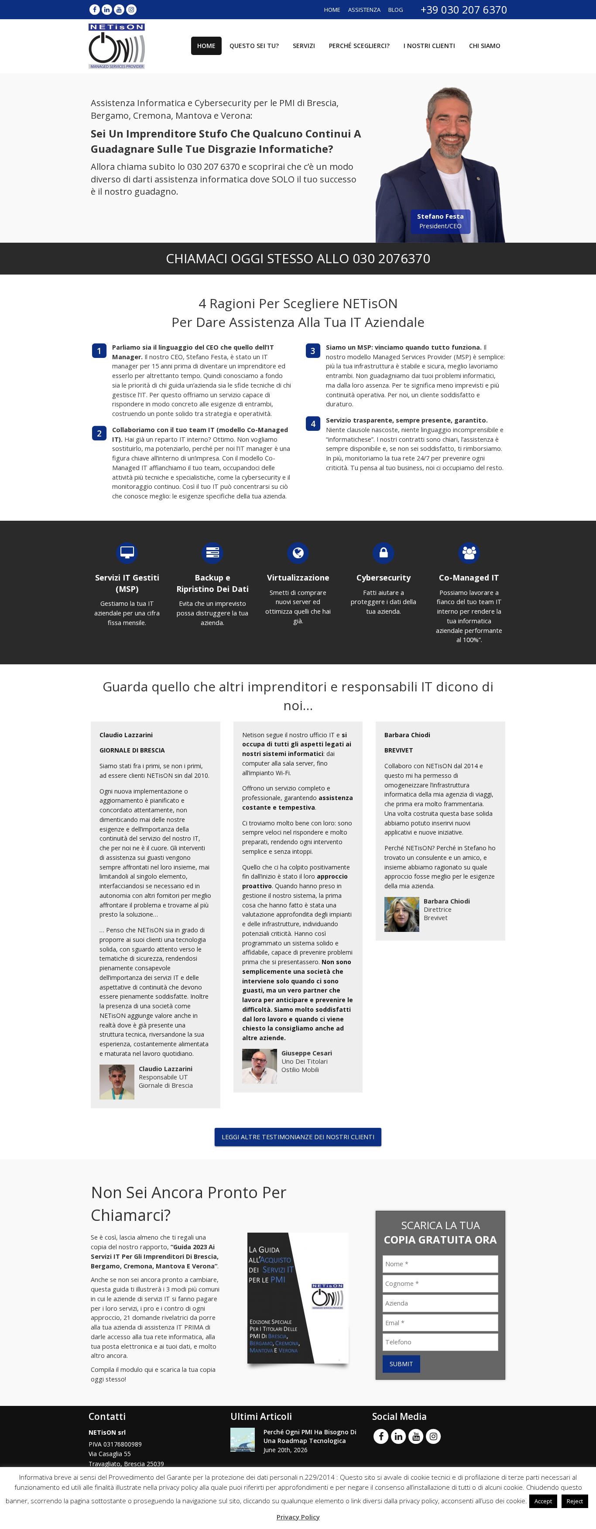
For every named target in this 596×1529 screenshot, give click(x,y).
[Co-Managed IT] (469, 552)
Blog (395, 10)
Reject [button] (575, 1501)
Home (332, 10)
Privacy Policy (298, 1516)
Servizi (304, 45)
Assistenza (364, 10)
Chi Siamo (484, 45)
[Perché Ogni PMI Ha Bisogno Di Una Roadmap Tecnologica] (242, 1440)
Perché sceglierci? (359, 45)
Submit (401, 1364)
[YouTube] (119, 9)
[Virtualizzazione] (298, 552)
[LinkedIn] (107, 9)
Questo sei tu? (254, 45)
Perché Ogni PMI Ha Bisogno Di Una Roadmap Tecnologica (310, 1436)
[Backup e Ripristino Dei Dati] (212, 552)
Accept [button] (543, 1501)
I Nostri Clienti (429, 45)
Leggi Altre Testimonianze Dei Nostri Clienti (298, 1137)
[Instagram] (131, 9)
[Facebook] (95, 9)
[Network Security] (383, 552)
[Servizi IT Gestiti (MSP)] (127, 552)
